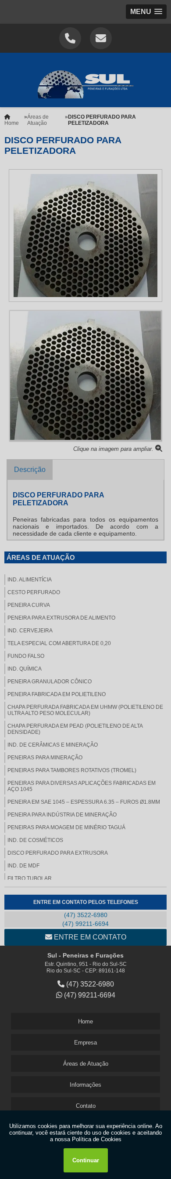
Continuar (85, 1160)
